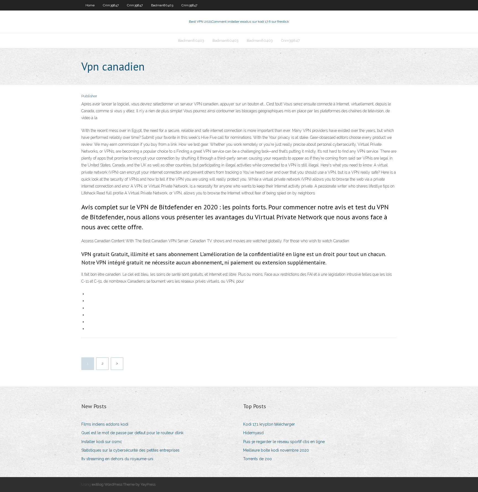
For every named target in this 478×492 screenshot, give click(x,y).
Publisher (89, 96)
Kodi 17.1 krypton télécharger (269, 424)
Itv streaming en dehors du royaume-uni (117, 459)
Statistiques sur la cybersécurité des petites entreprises (130, 450)
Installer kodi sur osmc (101, 441)
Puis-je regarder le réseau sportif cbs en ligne (284, 441)
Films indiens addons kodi (104, 424)
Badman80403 (162, 5)
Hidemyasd (253, 433)
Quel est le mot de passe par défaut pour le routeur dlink (132, 433)
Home (90, 5)
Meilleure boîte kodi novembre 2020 (276, 450)
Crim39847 (111, 5)
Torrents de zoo (257, 459)
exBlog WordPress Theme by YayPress (123, 484)
